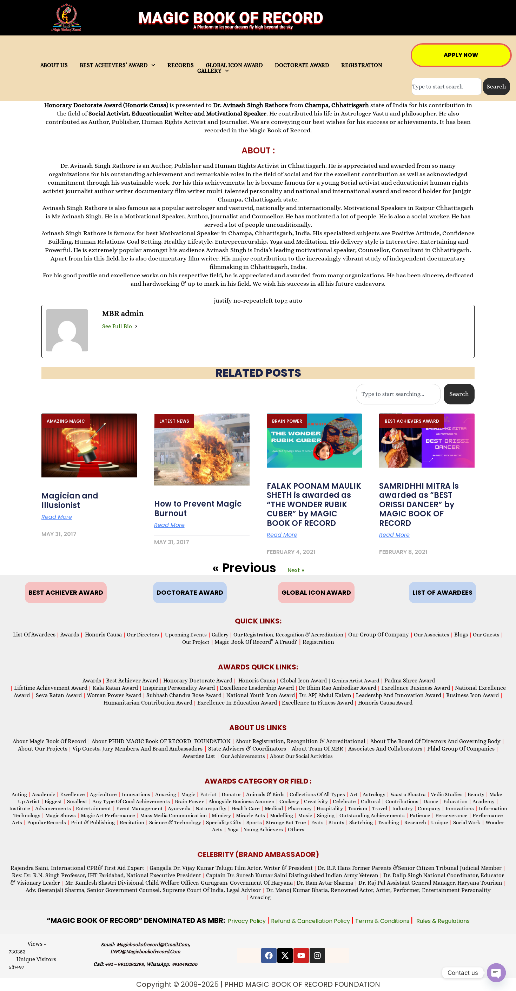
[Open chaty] (496, 972)
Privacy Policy (247, 921)
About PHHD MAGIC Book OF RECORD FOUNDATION (161, 741)
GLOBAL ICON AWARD (234, 65)
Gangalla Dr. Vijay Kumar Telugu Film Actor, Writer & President (231, 868)
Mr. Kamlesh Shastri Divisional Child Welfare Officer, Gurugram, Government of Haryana (179, 882)
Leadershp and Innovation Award (398, 695)
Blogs (461, 634)
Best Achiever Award (132, 680)
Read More (56, 517)
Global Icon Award (303, 680)
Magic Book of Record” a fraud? (258, 642)
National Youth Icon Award (262, 695)
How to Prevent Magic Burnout (198, 508)
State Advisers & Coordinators (249, 748)
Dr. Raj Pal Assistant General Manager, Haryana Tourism (430, 882)
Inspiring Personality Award (179, 688)
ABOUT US (54, 65)
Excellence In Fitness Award (317, 702)
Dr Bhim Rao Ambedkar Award (337, 688)
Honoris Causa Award (385, 702)
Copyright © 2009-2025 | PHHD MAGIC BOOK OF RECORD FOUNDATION (258, 984)
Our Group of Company (378, 634)
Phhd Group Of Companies (461, 748)
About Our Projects (42, 748)
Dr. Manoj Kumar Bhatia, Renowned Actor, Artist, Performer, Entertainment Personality (378, 890)
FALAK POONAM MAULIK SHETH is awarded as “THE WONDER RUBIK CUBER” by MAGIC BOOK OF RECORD (314, 505)
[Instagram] (317, 955)
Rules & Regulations (443, 921)
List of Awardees (34, 634)
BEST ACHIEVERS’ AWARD (114, 65)
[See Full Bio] (136, 326)
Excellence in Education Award (237, 702)
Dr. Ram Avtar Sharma (325, 882)
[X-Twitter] (285, 955)
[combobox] (447, 86)
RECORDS (180, 65)
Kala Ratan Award (114, 688)
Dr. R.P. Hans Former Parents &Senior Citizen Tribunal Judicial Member (410, 868)
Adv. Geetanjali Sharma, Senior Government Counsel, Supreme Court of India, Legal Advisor (144, 890)
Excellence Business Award (415, 688)
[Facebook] (269, 955)
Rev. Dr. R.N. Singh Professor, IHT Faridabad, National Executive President (106, 875)
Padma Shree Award (409, 680)
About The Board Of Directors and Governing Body (435, 741)
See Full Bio (117, 326)
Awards (69, 634)
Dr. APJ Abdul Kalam (325, 695)
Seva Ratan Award (58, 695)
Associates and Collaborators (385, 748)
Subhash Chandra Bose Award (183, 695)
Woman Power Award (114, 695)
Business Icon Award (472, 695)
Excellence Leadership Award (257, 688)
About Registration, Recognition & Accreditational (300, 741)
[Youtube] (301, 955)
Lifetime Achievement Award (50, 688)
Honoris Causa (103, 634)
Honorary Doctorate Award (197, 680)
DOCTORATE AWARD (302, 65)
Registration (318, 642)
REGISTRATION (361, 65)
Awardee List (201, 756)
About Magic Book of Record (52, 741)
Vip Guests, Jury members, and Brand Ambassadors (139, 748)
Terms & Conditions (383, 921)
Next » (295, 570)
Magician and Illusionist (69, 500)
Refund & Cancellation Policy (311, 921)
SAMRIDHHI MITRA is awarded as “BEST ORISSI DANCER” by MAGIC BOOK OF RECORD (419, 505)
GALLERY (209, 71)
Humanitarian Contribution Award (148, 702)
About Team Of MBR (317, 748)
